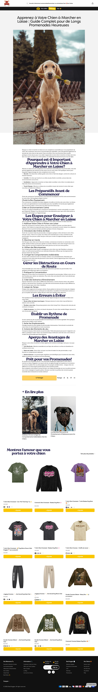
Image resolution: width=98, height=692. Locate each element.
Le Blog (25, 670)
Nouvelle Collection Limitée (10, 664)
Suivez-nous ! (87, 664)
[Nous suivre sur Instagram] (49, 672)
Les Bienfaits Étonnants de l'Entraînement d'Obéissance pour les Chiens (63, 434)
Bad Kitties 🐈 (6, 675)
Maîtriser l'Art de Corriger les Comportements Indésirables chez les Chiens (34, 437)
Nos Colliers (70, 3)
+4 (11, 599)
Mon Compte (27, 668)
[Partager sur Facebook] (64, 377)
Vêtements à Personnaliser (9, 668)
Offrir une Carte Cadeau (29, 666)
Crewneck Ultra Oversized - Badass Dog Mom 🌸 (48, 502)
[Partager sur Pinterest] (71, 377)
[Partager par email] (74, 377)
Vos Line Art (86, 666)
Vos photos (86, 670)
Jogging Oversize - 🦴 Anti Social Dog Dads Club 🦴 (17, 594)
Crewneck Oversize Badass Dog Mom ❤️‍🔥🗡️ (77, 641)
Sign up (56, 668)
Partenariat (69, 672)
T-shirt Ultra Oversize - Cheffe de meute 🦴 (78, 548)
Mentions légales (70, 664)
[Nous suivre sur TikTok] (53, 672)
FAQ (85, 672)
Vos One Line (87, 668)
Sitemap (68, 670)
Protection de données (71, 666)
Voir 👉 (59, 8)
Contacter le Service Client (30, 664)
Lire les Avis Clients (28, 672)
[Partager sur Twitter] (67, 377)
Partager (40, 378)
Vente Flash (6, 672)
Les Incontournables (43, 3)
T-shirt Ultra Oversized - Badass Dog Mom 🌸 (47, 548)
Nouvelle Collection (34, 3)
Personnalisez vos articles (54, 3)
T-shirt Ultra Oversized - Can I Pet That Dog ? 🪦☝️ (17, 501)
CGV (67, 668)
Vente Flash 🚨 (63, 3)
